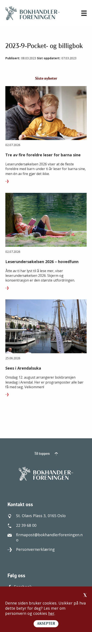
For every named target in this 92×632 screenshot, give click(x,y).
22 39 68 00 (26, 525)
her (51, 613)
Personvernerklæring (35, 549)
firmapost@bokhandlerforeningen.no (49, 537)
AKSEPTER (46, 624)
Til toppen (42, 454)
